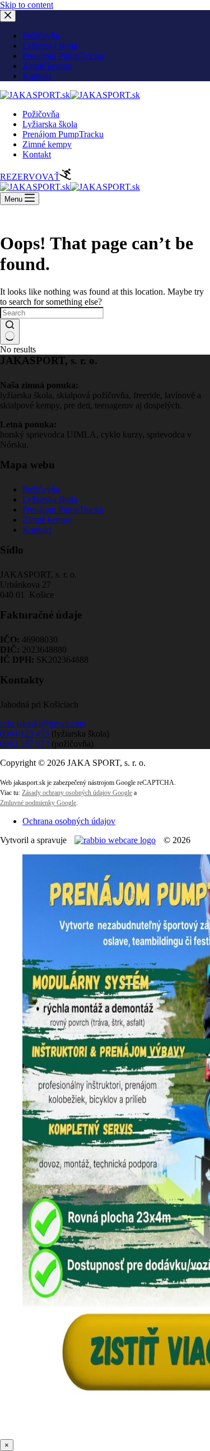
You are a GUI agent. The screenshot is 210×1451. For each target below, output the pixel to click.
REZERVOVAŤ (30, 177)
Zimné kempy (47, 144)
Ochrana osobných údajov (68, 821)
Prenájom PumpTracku (63, 134)
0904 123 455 (24, 733)
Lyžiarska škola (49, 124)
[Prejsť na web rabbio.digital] (115, 840)
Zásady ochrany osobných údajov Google (77, 792)
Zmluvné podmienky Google (38, 802)
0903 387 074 (24, 743)
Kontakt (36, 154)
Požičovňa (40, 114)
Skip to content (26, 5)
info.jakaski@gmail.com (43, 723)
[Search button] (10, 332)
